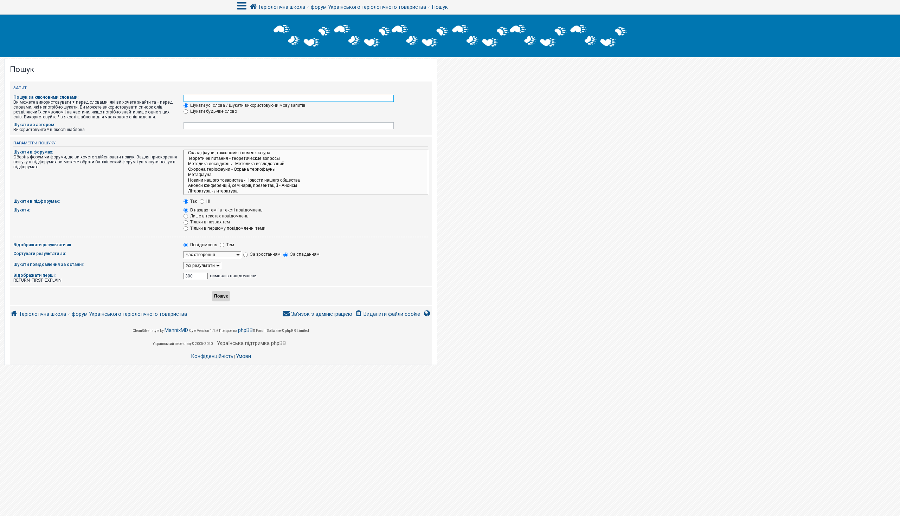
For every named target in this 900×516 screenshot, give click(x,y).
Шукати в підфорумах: (36, 201)
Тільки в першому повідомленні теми (227, 228)
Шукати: (21, 210)
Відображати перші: (34, 275)
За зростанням (265, 254)
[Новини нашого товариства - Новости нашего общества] (306, 180)
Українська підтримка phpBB (251, 343)
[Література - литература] (306, 191)
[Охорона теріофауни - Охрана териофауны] (306, 169)
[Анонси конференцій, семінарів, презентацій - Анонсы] (306, 186)
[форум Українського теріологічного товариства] (450, 36)
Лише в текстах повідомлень (218, 216)
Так (193, 201)
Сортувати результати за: (39, 253)
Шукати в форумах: (33, 152)
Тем (229, 244)
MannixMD (176, 330)
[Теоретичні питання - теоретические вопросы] (306, 159)
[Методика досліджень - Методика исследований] (306, 164)
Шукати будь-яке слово (213, 111)
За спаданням (304, 254)
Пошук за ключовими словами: (45, 97)
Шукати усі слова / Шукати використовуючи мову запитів (247, 105)
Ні (207, 201)
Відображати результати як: (42, 244)
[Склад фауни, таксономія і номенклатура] (306, 153)
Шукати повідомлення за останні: (48, 264)
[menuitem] (387, 314)
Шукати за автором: (34, 124)
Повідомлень (203, 244)
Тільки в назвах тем (209, 222)
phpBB (245, 330)
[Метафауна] (306, 175)
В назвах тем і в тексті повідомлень (225, 210)
